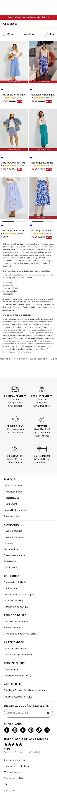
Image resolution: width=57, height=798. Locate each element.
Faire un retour (11, 549)
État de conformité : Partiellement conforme (25, 690)
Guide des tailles (12, 516)
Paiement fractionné (14, 537)
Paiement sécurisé (13, 531)
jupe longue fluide (10, 288)
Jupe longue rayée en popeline (16, 94)
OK (48, 713)
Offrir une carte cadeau (15, 648)
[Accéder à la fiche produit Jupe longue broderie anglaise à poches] (14, 198)
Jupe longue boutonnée (41, 163)
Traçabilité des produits (15, 510)
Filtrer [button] (10, 34)
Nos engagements (13, 492)
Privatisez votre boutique (16, 607)
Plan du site (9, 790)
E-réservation (10, 561)
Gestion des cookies (13, 778)
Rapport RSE (10, 498)
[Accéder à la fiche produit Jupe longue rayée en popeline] (14, 62)
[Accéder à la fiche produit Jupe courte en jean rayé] (14, 130)
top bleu (19, 324)
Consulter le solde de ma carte (18, 654)
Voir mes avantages (13, 627)
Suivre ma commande (14, 555)
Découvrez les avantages (16, 621)
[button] (30, 697)
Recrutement (10, 504)
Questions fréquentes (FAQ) (17, 675)
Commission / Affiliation (15, 582)
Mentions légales (12, 772)
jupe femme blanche (38, 349)
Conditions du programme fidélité (20, 634)
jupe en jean (7, 294)
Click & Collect (10, 567)
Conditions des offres (14, 760)
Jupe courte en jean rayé (13, 163)
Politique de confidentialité (16, 766)
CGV (6, 784)
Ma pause (13, 600)
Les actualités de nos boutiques (19, 594)
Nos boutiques (11, 588)
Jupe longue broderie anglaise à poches (20, 230)
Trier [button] (52, 34)
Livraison (8, 543)
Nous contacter (11, 669)
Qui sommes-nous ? (13, 485)
